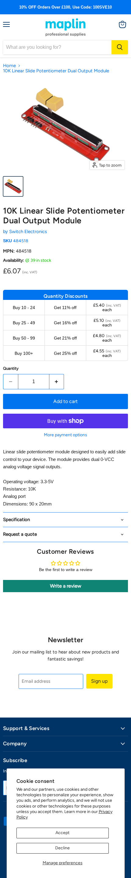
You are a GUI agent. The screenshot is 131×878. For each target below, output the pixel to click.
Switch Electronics (28, 231)
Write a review (65, 586)
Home (9, 65)
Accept (62, 832)
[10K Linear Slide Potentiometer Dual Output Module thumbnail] (13, 186)
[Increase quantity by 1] (56, 381)
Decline (62, 848)
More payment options (65, 435)
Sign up (99, 681)
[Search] (120, 47)
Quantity (11, 368)
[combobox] (57, 47)
